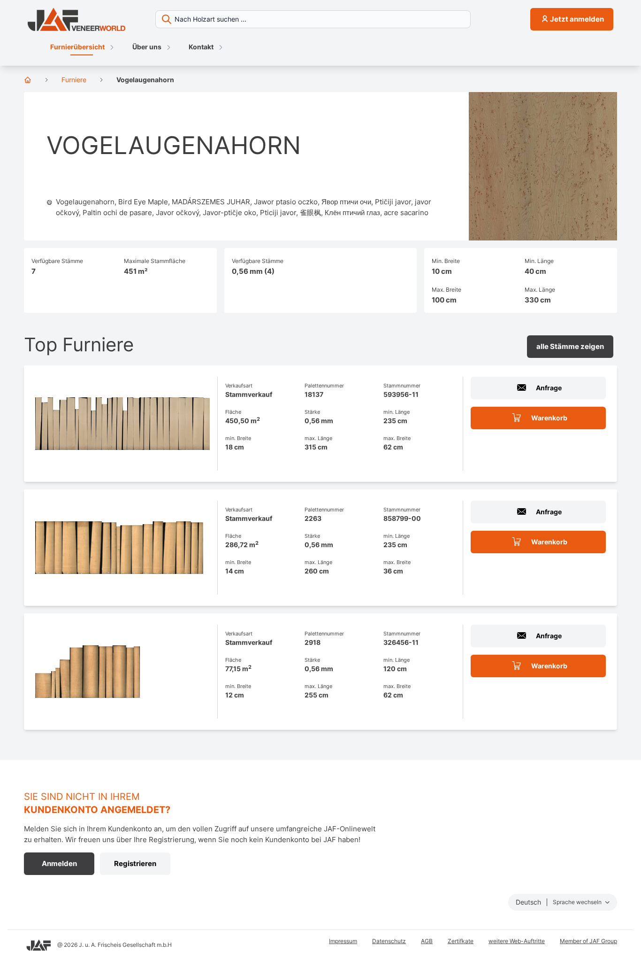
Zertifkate (460, 941)
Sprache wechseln (578, 902)
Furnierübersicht (77, 47)
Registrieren (135, 863)
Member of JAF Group (588, 941)
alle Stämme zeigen (570, 346)
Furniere (73, 80)
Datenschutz (389, 941)
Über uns (146, 47)
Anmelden (59, 863)
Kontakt (201, 47)
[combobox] (339, 19)
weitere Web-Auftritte (516, 941)
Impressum (343, 941)
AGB (427, 941)
